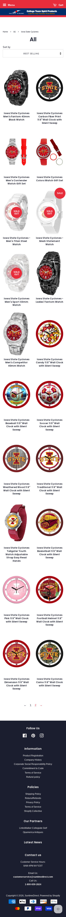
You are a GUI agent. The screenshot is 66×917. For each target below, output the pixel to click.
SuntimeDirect (32, 895)
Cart (60, 5)
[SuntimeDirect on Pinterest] (33, 736)
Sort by (6, 47)
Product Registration (33, 755)
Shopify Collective (33, 811)
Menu (11, 5)
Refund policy (33, 777)
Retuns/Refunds (33, 798)
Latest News (33, 842)
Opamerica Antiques (33, 832)
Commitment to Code (33, 768)
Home (5, 31)
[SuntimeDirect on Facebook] (25, 736)
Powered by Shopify (50, 895)
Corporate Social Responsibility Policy (33, 764)
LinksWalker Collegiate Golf (33, 828)
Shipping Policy (33, 794)
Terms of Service (33, 772)
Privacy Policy (33, 802)
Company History (33, 760)
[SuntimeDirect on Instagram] (42, 736)
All (14, 31)
